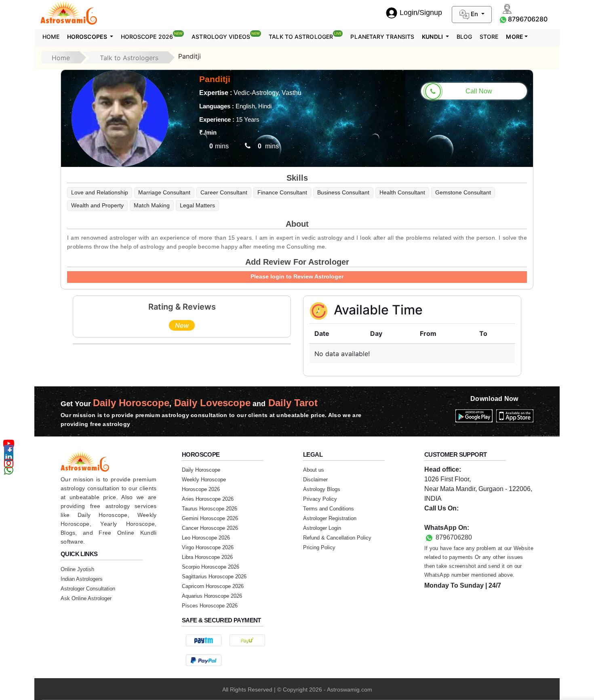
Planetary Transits (382, 36)
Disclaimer (315, 480)
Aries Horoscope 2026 (208, 499)
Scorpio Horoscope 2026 (210, 567)
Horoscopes (87, 36)
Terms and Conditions (328, 509)
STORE (489, 36)
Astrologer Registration (329, 518)
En (474, 14)
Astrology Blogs (321, 489)
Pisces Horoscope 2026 (210, 606)
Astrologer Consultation (88, 589)
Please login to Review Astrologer (297, 276)
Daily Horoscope (201, 470)
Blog (464, 36)
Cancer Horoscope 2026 (210, 528)
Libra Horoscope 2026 (207, 557)
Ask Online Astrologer (86, 598)
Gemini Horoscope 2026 (210, 518)
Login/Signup (421, 12)
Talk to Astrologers (129, 58)
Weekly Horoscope (204, 480)
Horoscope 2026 (152, 35)
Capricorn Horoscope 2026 (213, 586)
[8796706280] (503, 19)
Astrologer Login (322, 528)
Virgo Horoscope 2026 (208, 547)
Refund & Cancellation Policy (337, 538)
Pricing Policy (319, 547)
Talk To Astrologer (305, 35)
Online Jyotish (77, 569)
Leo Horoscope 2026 (206, 538)
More (514, 36)
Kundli (433, 36)
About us (313, 470)
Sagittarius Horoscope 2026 (214, 576)
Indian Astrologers (82, 579)
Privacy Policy (320, 499)
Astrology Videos (226, 35)
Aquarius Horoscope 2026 (212, 596)
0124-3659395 (445, 517)
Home (50, 36)
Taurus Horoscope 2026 (209, 509)
